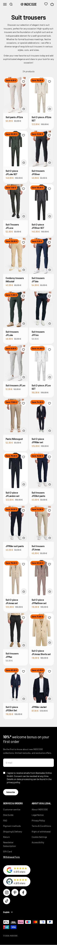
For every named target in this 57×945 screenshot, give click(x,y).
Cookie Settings (39, 837)
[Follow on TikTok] (6, 900)
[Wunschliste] (46, 4)
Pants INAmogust (14, 439)
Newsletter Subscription (9, 844)
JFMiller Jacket (39, 707)
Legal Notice (38, 815)
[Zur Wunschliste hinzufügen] (23, 81)
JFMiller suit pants (15, 546)
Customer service (11, 809)
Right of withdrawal (41, 831)
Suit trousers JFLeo (15, 385)
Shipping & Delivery (12, 831)
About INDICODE (40, 809)
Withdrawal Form (11, 857)
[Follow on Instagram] (6, 892)
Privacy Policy (38, 820)
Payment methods (12, 826)
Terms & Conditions (41, 826)
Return (6, 837)
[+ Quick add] (24, 109)
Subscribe (10, 792)
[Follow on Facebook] (23, 892)
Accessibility (38, 842)
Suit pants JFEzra (14, 117)
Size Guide (8, 815)
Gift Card (7, 851)
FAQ (5, 820)
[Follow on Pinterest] (14, 892)
